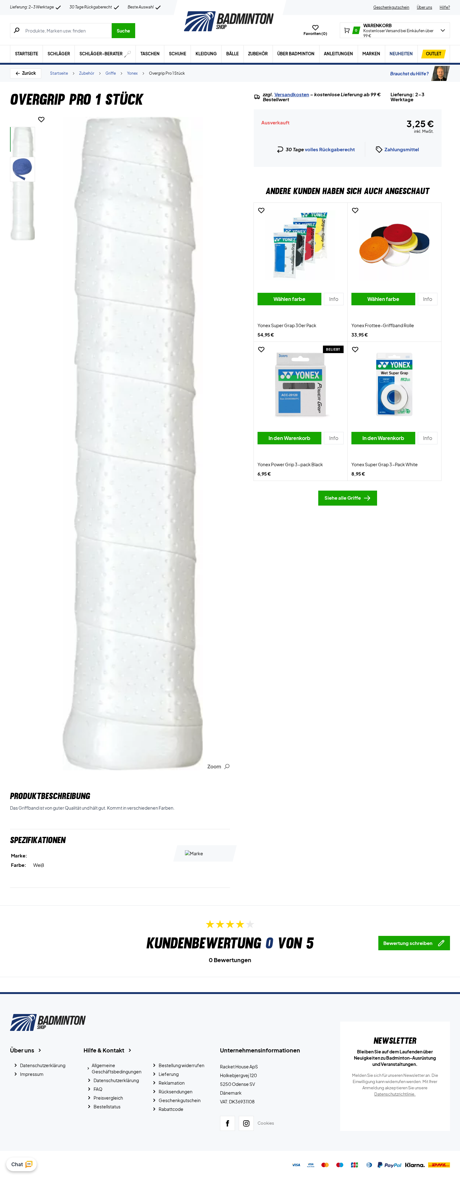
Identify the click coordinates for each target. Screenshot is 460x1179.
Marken (371, 53)
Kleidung (206, 53)
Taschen (150, 53)
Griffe (110, 73)
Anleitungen (338, 53)
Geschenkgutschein (391, 7)
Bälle (232, 53)
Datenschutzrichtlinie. (395, 1094)
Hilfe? (445, 7)
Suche (123, 30)
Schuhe (177, 53)
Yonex (132, 73)
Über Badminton (295, 53)
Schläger (59, 53)
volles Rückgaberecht (330, 149)
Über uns (424, 7)
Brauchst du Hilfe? (409, 73)
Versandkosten (291, 94)
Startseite (26, 53)
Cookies (266, 1123)
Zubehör (258, 53)
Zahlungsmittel (402, 149)
